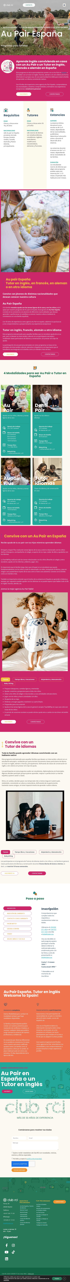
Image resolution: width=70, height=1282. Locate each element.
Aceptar (57, 1278)
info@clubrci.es (46, 957)
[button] (64, 5)
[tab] (5, 679)
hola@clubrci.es (48, 934)
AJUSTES (6, 1280)
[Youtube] (6, 1252)
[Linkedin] (6, 1258)
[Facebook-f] (6, 1245)
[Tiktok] (13, 1252)
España (64, 73)
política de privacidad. (34, 1159)
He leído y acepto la (27, 1159)
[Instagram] (13, 1245)
